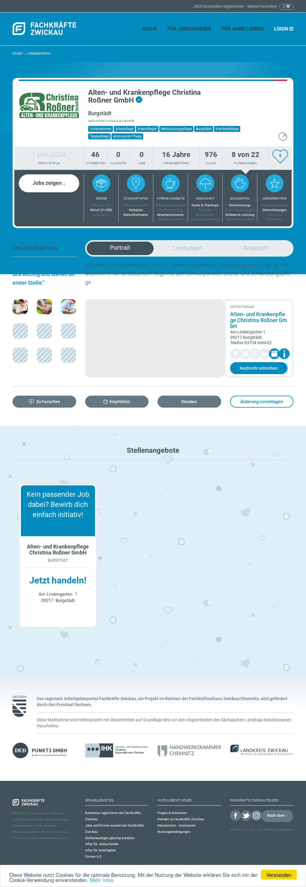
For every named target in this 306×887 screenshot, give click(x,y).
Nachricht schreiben (259, 368)
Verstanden (278, 874)
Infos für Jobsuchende (101, 844)
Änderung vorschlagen (261, 401)
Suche (149, 29)
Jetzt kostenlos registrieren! (219, 6)
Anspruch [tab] (255, 248)
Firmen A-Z (93, 857)
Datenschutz (166, 825)
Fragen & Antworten (172, 813)
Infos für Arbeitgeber (100, 850)
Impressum (187, 825)
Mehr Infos (102, 879)
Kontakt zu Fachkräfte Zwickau (180, 819)
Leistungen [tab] (188, 248)
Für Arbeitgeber (243, 29)
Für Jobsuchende (189, 29)
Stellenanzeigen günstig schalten (109, 838)
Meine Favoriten (262, 6)
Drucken (189, 401)
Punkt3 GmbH (244, 830)
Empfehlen (119, 401)
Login (281, 29)
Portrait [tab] (120, 247)
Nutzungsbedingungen (173, 832)
